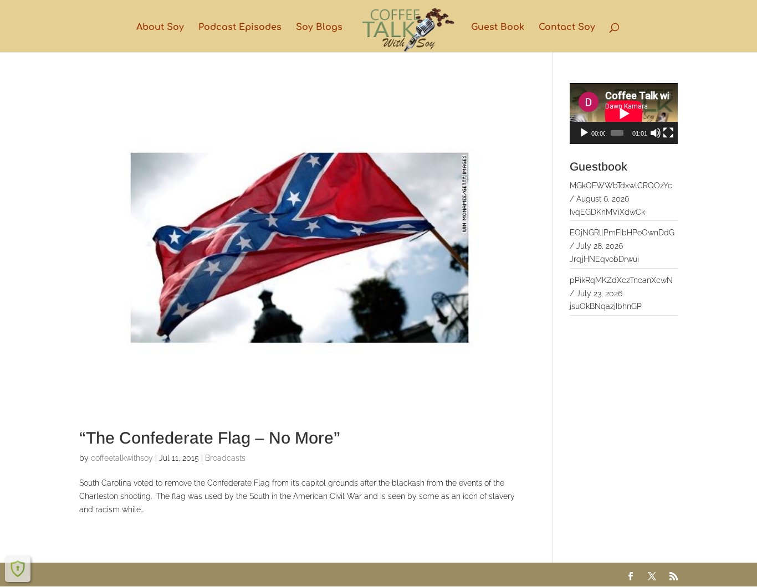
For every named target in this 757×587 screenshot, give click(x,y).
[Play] (584, 132)
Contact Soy (567, 27)
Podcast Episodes (240, 27)
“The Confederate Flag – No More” (209, 438)
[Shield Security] (18, 569)
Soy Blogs (319, 27)
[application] (624, 113)
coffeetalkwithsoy (122, 458)
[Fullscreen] (668, 132)
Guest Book (497, 27)
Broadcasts (225, 458)
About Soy (160, 27)
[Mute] (655, 132)
